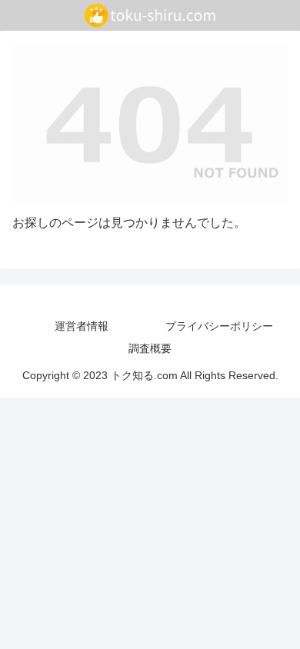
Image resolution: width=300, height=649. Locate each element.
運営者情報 (81, 326)
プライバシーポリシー (219, 326)
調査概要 (150, 348)
